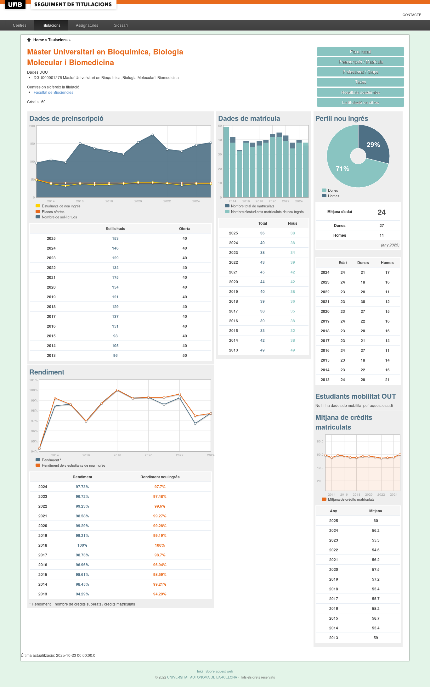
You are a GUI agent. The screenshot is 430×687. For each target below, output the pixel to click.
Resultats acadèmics (360, 92)
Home (38, 40)
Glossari (121, 25)
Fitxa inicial (360, 51)
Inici (200, 671)
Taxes (360, 82)
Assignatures (87, 25)
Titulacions (51, 25)
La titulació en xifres (360, 102)
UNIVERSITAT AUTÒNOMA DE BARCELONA (202, 677)
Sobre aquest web (219, 671)
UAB (15, 4)
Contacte (412, 14)
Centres (19, 25)
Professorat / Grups (360, 72)
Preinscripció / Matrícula (360, 62)
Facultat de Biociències (53, 92)
